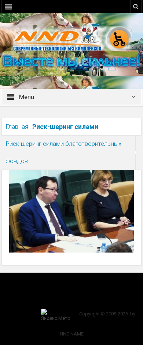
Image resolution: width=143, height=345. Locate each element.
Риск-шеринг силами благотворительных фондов (63, 152)
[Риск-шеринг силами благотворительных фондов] (71, 211)
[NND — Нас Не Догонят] (71, 38)
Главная (17, 126)
